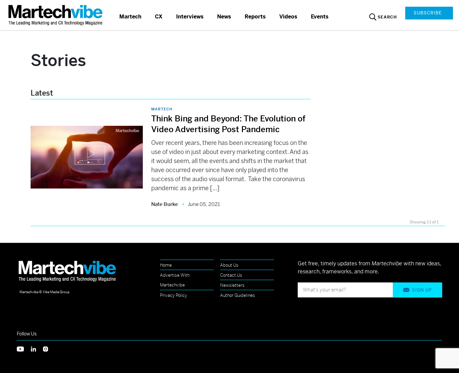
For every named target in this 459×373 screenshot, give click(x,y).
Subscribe (428, 13)
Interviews (190, 16)
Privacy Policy (173, 295)
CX (159, 16)
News (224, 16)
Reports (255, 16)
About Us (229, 265)
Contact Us (231, 275)
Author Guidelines (237, 295)
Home (166, 265)
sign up (422, 290)
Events (320, 16)
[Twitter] (24, 348)
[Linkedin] (37, 348)
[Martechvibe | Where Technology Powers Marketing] (56, 14)
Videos (288, 16)
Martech (130, 16)
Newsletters (232, 285)
